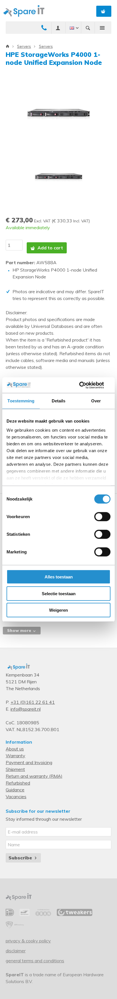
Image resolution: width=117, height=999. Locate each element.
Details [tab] (59, 400)
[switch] (102, 516)
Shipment (15, 769)
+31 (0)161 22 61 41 (33, 702)
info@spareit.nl (26, 709)
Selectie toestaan (59, 593)
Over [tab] (96, 400)
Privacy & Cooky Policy (28, 941)
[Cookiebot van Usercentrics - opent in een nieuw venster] (85, 385)
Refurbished (18, 783)
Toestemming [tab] (20, 400)
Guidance (15, 790)
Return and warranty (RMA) (34, 776)
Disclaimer (16, 951)
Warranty (15, 755)
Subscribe (21, 858)
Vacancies (16, 796)
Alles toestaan (59, 576)
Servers (24, 46)
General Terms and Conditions (35, 960)
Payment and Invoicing (29, 762)
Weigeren (58, 610)
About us (15, 749)
